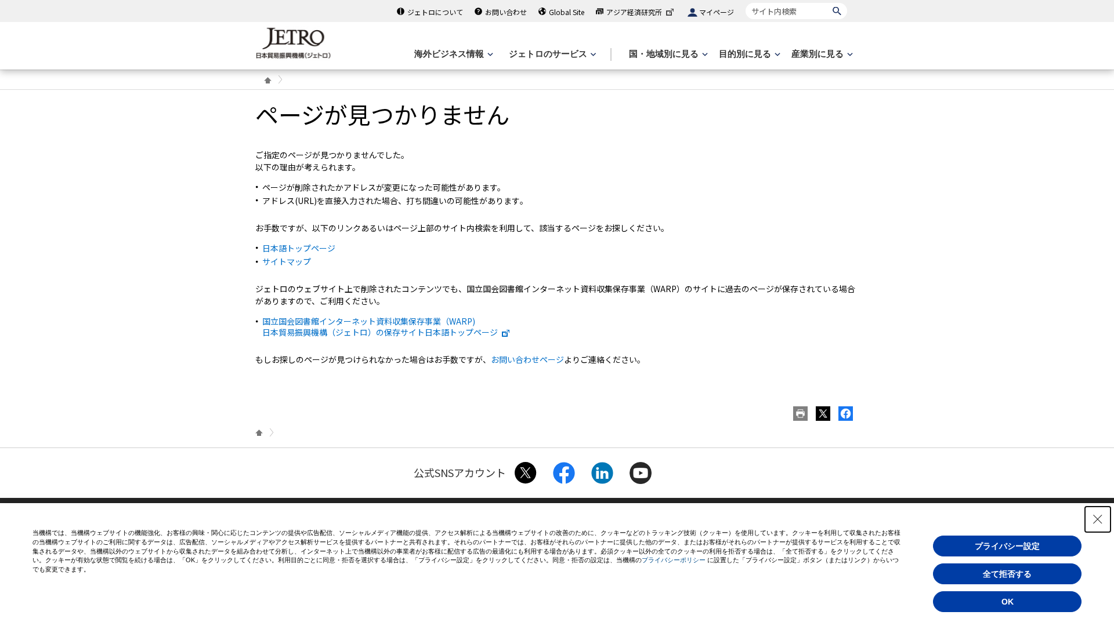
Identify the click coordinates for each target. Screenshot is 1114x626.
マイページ (716, 12)
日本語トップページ (298, 248)
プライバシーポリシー (674, 559)
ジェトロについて (435, 12)
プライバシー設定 (1007, 546)
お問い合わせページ (527, 359)
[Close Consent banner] (1098, 519)
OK (1007, 601)
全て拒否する (1007, 573)
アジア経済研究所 (634, 12)
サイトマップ (286, 261)
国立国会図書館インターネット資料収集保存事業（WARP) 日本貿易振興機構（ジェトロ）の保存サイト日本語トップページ (380, 326)
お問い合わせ (506, 12)
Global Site (566, 12)
